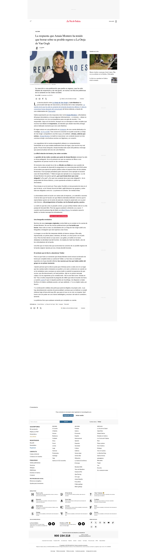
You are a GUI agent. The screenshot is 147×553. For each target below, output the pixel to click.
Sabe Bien (100, 431)
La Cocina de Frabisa (103, 438)
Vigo (53, 458)
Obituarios (77, 458)
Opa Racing (78, 474)
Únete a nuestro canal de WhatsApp (58, 216)
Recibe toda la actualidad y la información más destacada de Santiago (47, 514)
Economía (77, 433)
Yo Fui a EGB (45, 131)
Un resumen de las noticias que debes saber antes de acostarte (75, 494)
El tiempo (77, 463)
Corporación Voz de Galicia (47, 540)
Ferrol (54, 443)
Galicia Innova (101, 455)
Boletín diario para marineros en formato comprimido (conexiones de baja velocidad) (104, 501)
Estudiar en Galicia (102, 436)
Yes (98, 465)
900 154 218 (62, 535)
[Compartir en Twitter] (46, 99)
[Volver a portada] (73, 21)
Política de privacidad (60, 551)
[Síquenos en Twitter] (96, 522)
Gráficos (77, 450)
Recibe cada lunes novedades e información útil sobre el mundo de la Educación (46, 501)
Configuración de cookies (91, 551)
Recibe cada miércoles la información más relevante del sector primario (75, 501)
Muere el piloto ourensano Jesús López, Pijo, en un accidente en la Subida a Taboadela (103, 73)
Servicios (32, 465)
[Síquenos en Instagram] (100, 522)
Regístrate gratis (68, 415)
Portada (77, 428)
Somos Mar (78, 455)
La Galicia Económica (81, 460)
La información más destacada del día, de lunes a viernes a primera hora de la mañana (47, 494)
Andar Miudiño (79, 479)
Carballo (54, 438)
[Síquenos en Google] (96, 527)
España (77, 436)
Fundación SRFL (57, 540)
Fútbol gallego (79, 484)
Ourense (54, 450)
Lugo (53, 448)
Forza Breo (78, 481)
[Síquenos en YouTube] (108, 522)
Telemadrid (51, 111)
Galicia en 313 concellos (59, 460)
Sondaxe (74, 540)
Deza (53, 440)
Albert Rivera (65, 210)
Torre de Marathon (80, 469)
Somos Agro (78, 453)
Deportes (77, 443)
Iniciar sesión (80, 415)
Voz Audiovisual (64, 540)
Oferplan (32, 467)
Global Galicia (101, 433)
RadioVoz (70, 540)
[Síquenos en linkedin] (104, 522)
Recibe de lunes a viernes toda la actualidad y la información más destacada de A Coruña (76, 507)
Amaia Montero (71, 115)
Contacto (32, 475)
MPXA (97, 540)
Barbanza (55, 436)
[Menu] (30, 21)
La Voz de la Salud (102, 428)
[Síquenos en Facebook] (91, 522)
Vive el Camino (101, 450)
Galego (99, 421)
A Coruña (54, 428)
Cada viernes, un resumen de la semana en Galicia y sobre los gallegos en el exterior (47, 507)
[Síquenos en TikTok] (113, 522)
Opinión (77, 440)
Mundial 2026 (78, 467)
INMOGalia (33, 470)
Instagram (63, 129)
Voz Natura (85, 540)
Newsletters (33, 445)
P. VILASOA (42, 47)
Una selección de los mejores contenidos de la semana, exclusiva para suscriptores (104, 494)
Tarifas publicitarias (35, 463)
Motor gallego (78, 486)
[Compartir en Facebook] (42, 99)
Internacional (78, 438)
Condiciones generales (80, 551)
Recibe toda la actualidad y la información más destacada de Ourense (105, 514)
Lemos (54, 445)
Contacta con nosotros (36, 456)
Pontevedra (55, 453)
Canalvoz (79, 540)
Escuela (99, 468)
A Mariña (54, 431)
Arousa (54, 433)
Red (98, 440)
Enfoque (99, 448)
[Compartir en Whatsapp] (36, 99)
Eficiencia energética (35, 481)
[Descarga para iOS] (49, 523)
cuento (42, 280)
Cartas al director (34, 454)
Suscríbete (33, 436)
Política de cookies (70, 551)
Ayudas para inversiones (36, 483)
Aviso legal (53, 551)
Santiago (54, 455)
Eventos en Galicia (35, 472)
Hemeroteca (33, 434)
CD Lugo (77, 476)
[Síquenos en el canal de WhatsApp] (91, 527)
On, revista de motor (102, 470)
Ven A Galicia (100, 445)
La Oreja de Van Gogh (60, 102)
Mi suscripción (34, 429)
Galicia (77, 431)
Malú (57, 304)
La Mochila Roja (101, 453)
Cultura (77, 448)
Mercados (100, 460)
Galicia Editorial (102, 540)
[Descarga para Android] (53, 523)
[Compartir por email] (39, 99)
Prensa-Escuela (91, 540)
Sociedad (77, 445)
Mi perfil (32, 443)
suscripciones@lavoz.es (84, 536)
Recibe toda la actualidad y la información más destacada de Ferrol (105, 507)
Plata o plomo (101, 443)
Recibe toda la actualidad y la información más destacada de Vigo (76, 514)
